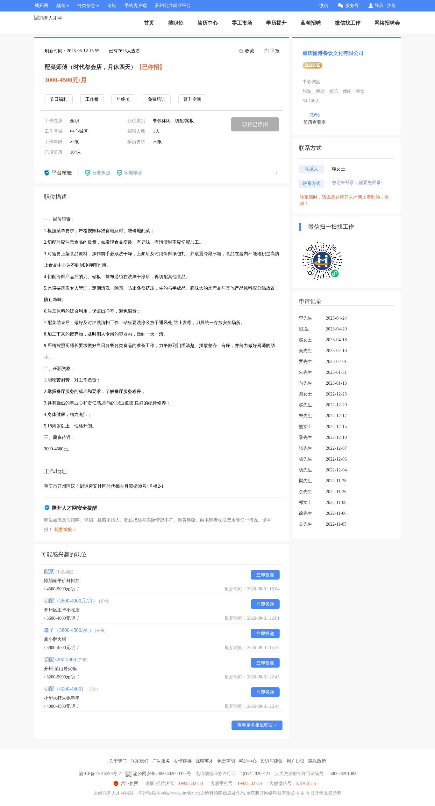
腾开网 (41, 5)
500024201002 (343, 773)
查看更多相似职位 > (257, 725)
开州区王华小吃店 (62, 610)
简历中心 (207, 23)
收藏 (249, 50)
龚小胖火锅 (55, 639)
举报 (274, 50)
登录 (378, 5)
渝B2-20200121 (255, 773)
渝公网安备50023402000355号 (162, 773)
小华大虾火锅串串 (62, 698)
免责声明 (226, 761)
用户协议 (295, 761)
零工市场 (242, 23)
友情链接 (183, 761)
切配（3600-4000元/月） (76, 600)
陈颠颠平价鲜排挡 (62, 580)
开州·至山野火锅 (60, 668)
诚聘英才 (204, 761)
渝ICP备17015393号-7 (100, 773)
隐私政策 (317, 761)
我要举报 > (65, 529)
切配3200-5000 (66, 659)
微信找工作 (347, 23)
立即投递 (265, 575)
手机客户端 (136, 5)
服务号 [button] (352, 5)
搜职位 (175, 23)
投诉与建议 (271, 761)
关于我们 (118, 761)
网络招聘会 (387, 23)
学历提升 (276, 23)
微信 (323, 5)
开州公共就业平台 (173, 5)
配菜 (58, 571)
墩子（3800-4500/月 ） (74, 630)
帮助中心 (248, 761)
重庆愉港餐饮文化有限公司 (333, 53)
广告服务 (161, 761)
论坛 (111, 5)
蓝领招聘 (311, 23)
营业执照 (130, 783)
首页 (149, 23)
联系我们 (139, 761)
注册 (391, 5)
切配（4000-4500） (71, 688)
